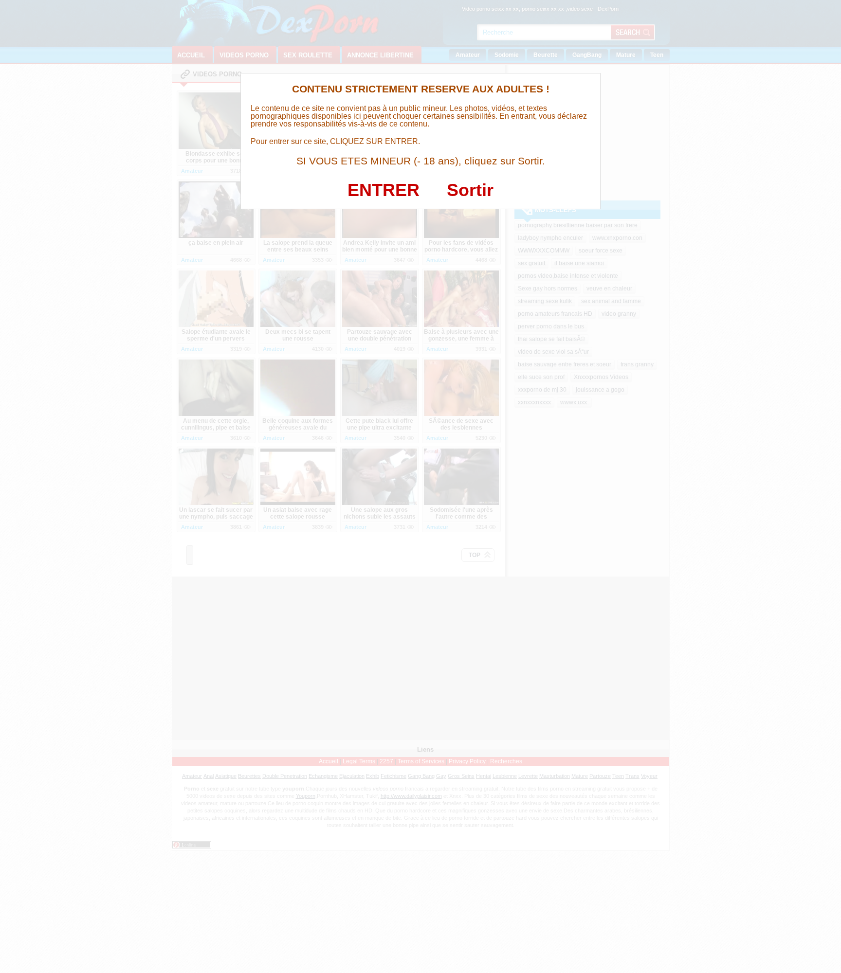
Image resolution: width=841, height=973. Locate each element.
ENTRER (383, 190)
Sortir (470, 190)
